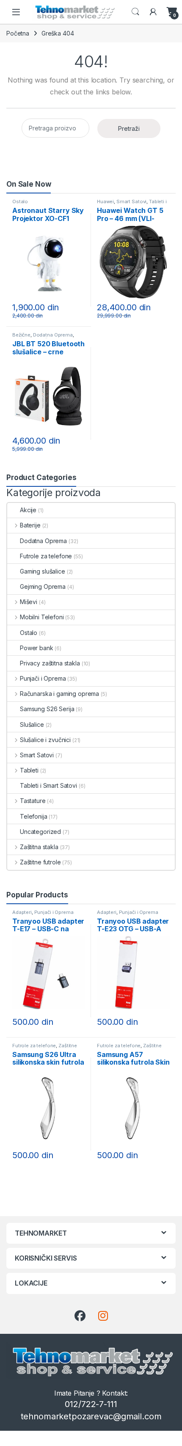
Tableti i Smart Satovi (48, 785)
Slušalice (32, 724)
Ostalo (20, 201)
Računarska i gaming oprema (59, 693)
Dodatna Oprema (53, 335)
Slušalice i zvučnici (45, 739)
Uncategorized (40, 831)
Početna (17, 33)
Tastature (33, 800)
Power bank (36, 647)
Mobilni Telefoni (42, 617)
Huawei (105, 201)
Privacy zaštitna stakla (50, 663)
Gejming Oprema (43, 586)
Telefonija (33, 816)
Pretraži (129, 128)
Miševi (28, 601)
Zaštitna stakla (39, 846)
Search (135, 12)
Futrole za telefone (46, 556)
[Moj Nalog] (153, 12)
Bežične (21, 335)
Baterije (30, 525)
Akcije (28, 509)
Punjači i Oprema (43, 678)
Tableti (29, 770)
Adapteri (22, 912)
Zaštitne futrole (40, 862)
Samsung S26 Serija (47, 708)
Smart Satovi (131, 201)
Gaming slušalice (42, 571)
